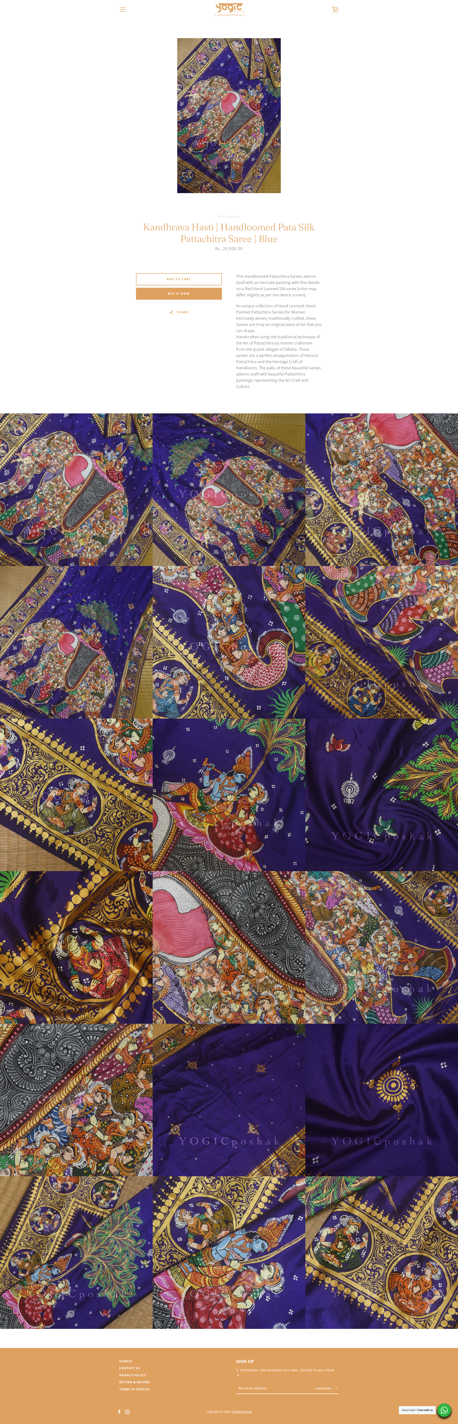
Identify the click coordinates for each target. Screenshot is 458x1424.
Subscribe (324, 1388)
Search (125, 1361)
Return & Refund (134, 1382)
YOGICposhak (242, 1411)
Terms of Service (134, 1389)
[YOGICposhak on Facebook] (119, 1411)
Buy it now (179, 294)
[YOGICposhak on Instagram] (127, 1411)
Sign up (245, 1361)
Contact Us (129, 1368)
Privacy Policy (132, 1375)
